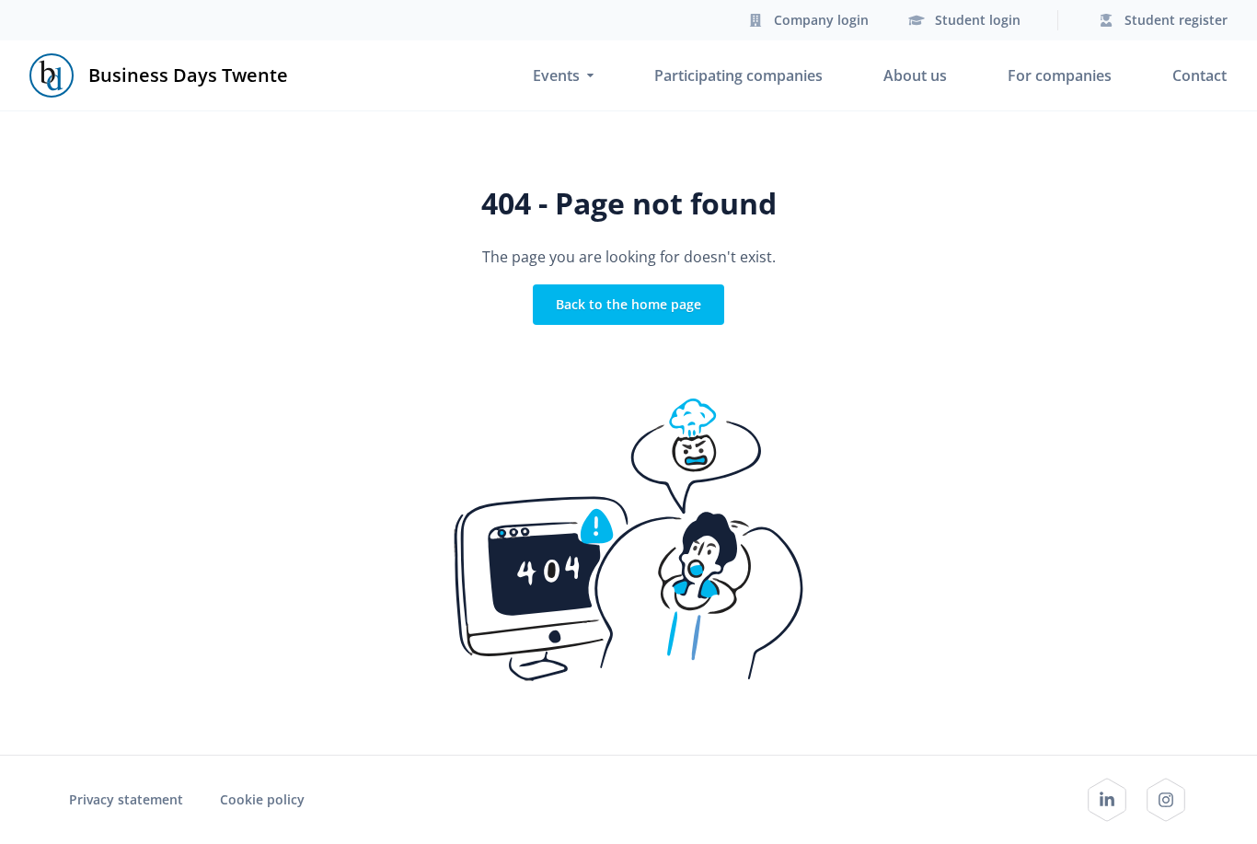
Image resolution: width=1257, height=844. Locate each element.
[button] (806, 20)
